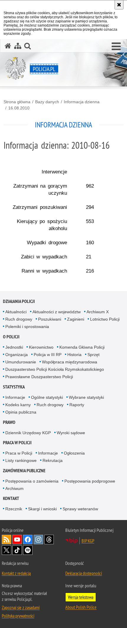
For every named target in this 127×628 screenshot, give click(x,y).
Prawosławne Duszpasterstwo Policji (39, 376)
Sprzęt (93, 354)
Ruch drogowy (18, 319)
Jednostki (14, 347)
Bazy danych (47, 101)
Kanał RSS (6, 539)
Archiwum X (98, 311)
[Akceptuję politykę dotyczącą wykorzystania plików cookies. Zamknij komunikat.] (119, 4)
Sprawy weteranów (80, 508)
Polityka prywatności (18, 616)
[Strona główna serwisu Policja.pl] (8, 46)
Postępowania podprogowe (89, 481)
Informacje (15, 397)
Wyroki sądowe (71, 432)
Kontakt (11, 498)
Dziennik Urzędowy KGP (28, 432)
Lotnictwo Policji (105, 319)
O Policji (11, 337)
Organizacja (16, 354)
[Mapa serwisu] (17, 46)
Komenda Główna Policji (82, 347)
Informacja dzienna (82, 101)
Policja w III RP (47, 354)
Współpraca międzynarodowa (69, 362)
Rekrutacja (53, 460)
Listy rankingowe (21, 460)
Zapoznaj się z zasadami (21, 607)
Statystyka (14, 387)
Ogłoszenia (74, 453)
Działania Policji (19, 301)
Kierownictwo (41, 347)
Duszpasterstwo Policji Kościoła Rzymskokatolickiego (54, 369)
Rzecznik (13, 508)
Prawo (9, 422)
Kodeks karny (18, 404)
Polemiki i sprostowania (27, 326)
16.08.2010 (19, 108)
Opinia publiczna (20, 412)
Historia (74, 354)
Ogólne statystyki (47, 397)
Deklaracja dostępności (83, 573)
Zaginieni (75, 319)
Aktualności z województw (56, 311)
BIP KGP (88, 541)
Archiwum (14, 488)
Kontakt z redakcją (16, 573)
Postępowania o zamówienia (31, 481)
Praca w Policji (17, 443)
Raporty (76, 404)
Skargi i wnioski (42, 508)
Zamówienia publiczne (24, 471)
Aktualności (16, 311)
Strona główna (17, 101)
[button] (116, 46)
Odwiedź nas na (17, 539)
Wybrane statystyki (86, 397)
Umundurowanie (20, 362)
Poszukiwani (49, 319)
